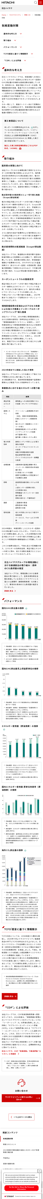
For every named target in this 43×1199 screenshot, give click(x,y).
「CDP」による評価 (12, 60)
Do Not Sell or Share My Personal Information (21, 1188)
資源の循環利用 (9, 1164)
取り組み (7, 40)
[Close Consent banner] (39, 1171)
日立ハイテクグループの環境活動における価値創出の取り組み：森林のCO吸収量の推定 (21, 565)
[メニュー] (40, 2)
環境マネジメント (9, 1144)
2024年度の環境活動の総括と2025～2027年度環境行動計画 (21, 1151)
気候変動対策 (8, 1139)
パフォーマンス (10, 47)
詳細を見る (8, 591)
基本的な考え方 (10, 34)
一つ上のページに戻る (23, 1117)
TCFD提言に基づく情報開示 (16, 54)
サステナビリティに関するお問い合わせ (19, 1098)
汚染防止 (6, 1158)
